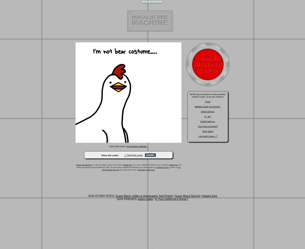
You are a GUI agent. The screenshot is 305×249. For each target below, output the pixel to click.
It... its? (208, 116)
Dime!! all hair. (208, 111)
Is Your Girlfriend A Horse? (171, 199)
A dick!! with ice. (207, 121)
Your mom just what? (208, 126)
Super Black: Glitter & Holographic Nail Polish (144, 195)
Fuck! (207, 102)
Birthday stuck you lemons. (208, 107)
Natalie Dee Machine (84, 165)
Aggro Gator (145, 199)
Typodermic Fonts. (162, 167)
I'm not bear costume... (137, 146)
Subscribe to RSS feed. (146, 170)
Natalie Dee (128, 165)
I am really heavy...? (207, 136)
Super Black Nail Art (187, 195)
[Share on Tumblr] (150, 156)
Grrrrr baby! (207, 131)
